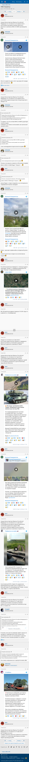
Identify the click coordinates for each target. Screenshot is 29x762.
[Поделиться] (25, 20)
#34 (27, 454)
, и (6, 85)
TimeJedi (7, 609)
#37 (27, 614)
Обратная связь (4, 756)
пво (13, 8)
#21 (27, 20)
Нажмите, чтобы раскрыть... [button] (14, 628)
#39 (27, 669)
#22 (27, 37)
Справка (18, 758)
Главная (22, 758)
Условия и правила (13, 756)
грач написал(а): (5, 113)
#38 (27, 649)
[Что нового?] (24, 1)
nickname (7, 31)
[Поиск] (27, 1)
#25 (27, 134)
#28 (27, 193)
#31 (27, 337)
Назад (9, 11)
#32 (27, 353)
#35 (27, 518)
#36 (27, 597)
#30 (27, 309)
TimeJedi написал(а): (6, 651)
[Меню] (2, 2)
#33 (27, 371)
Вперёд (19, 11)
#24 (27, 110)
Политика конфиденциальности (8, 758)
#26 (27, 155)
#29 (27, 264)
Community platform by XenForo (12, 760)
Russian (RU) (4, 754)
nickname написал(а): (6, 137)
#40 (27, 727)
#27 (27, 173)
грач (3, 8)
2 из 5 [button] (14, 11)
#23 (27, 94)
